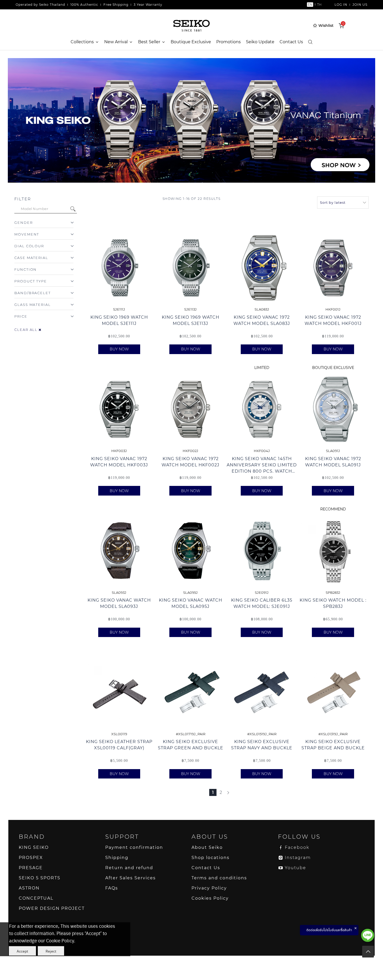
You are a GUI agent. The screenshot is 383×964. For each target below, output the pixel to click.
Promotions (228, 41)
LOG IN (341, 5)
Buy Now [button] (119, 349)
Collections (82, 41)
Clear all (26, 330)
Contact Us (291, 41)
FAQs (111, 888)
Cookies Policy (210, 898)
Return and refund (129, 867)
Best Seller (149, 41)
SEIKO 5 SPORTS (39, 877)
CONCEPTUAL (36, 898)
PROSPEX (31, 857)
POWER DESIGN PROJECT (52, 908)
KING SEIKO (34, 847)
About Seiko (207, 847)
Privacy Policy (209, 888)
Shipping (116, 857)
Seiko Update (260, 41)
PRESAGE (31, 867)
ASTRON (29, 888)
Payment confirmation (134, 847)
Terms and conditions (219, 877)
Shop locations (210, 857)
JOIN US (360, 5)
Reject (51, 951)
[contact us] (367, 935)
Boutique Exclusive (191, 41)
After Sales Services (130, 877)
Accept (22, 951)
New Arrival (116, 41)
